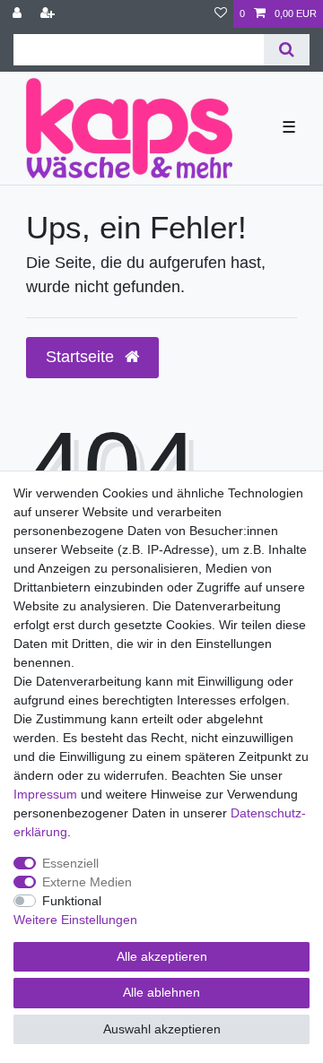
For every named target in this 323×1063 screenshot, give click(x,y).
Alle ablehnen (161, 992)
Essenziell (70, 863)
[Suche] (287, 49)
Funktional (71, 901)
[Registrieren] (49, 14)
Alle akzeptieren (162, 956)
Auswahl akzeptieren (162, 1029)
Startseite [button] (82, 357)
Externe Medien (87, 882)
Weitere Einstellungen (75, 919)
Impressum (45, 794)
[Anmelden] (18, 14)
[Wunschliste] (220, 14)
